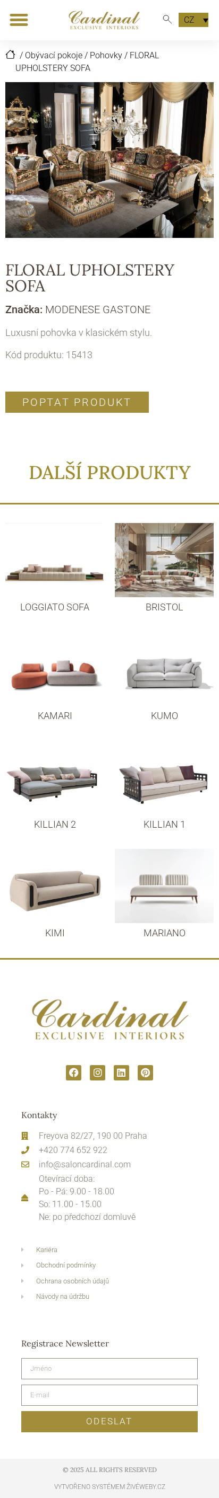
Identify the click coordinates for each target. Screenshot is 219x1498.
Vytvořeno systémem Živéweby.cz (109, 1487)
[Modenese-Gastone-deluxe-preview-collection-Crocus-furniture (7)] (109, 160)
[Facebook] (73, 1072)
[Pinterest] (145, 1072)
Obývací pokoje (53, 55)
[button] (18, 20)
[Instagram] (97, 1072)
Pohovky (106, 55)
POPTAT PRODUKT (77, 402)
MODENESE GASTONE (97, 309)
